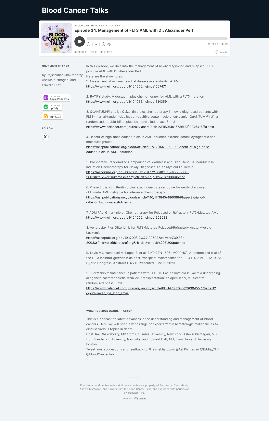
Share (93, 52)
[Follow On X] (45, 136)
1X (96, 44)
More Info (106, 52)
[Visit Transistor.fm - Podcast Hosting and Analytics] (221, 52)
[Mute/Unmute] (109, 44)
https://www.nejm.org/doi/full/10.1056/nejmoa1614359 (126, 101)
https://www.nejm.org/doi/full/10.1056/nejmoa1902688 (126, 217)
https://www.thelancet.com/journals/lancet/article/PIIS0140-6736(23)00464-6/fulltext (150, 127)
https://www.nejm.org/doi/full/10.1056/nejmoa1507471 (126, 86)
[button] (157, 38)
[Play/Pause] (56, 38)
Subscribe (80, 52)
